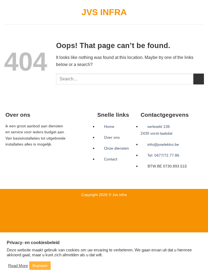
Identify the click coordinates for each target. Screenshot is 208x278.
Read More (18, 266)
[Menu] (7, 12)
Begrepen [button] (39, 266)
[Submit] (198, 79)
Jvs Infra (104, 12)
